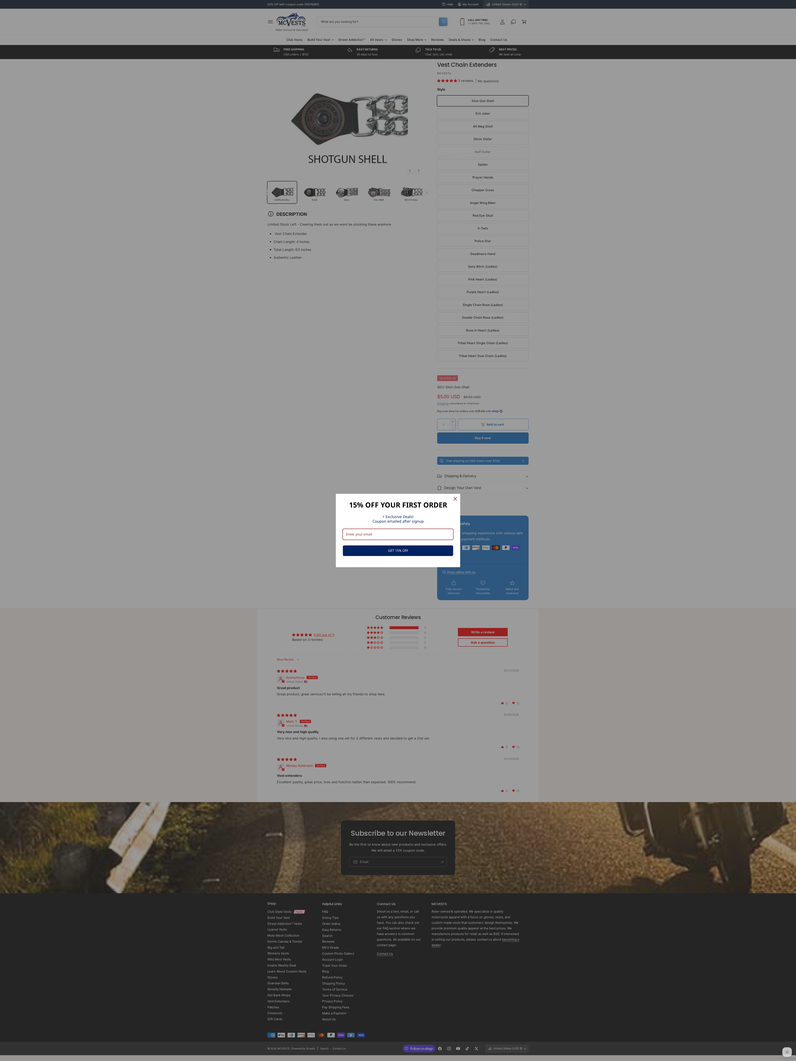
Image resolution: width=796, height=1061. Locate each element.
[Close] (455, 499)
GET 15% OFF (398, 550)
